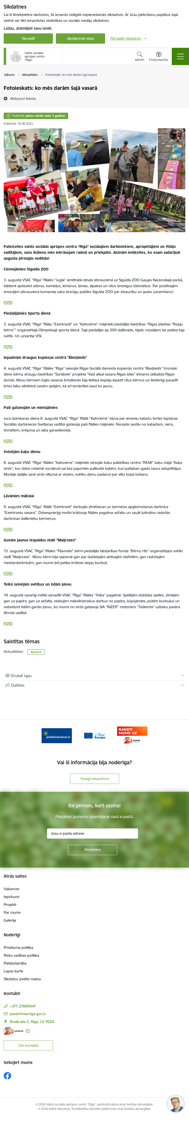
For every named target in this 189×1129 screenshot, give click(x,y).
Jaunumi (36, 652)
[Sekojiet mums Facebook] (7, 1075)
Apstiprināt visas (80, 38)
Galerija (10, 920)
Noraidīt (28, 38)
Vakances (11, 889)
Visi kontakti (28, 1045)
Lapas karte (13, 971)
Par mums (12, 912)
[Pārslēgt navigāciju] (180, 56)
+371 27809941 (23, 1006)
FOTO (8, 302)
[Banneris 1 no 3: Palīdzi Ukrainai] (57, 735)
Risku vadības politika (21, 955)
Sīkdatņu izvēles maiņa (22, 979)
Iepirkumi (11, 896)
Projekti (10, 904)
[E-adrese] (13, 1031)
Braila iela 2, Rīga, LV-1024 (32, 1021)
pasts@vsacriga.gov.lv (28, 1013)
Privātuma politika (18, 947)
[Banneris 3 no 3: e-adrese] (132, 735)
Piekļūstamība (15, 963)
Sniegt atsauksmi (94, 778)
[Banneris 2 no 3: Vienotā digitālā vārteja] (94, 735)
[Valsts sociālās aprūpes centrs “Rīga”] (28, 56)
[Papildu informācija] (28, 1031)
